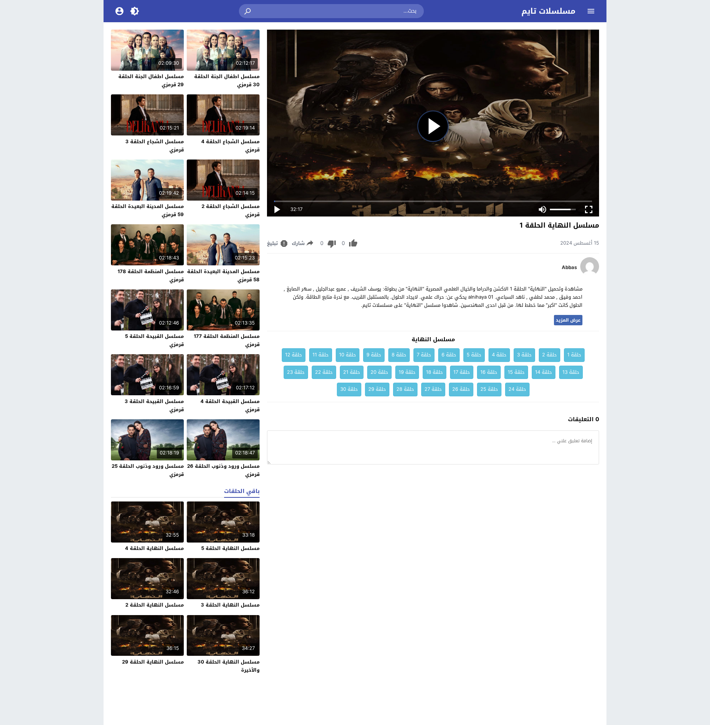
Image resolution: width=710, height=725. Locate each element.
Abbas (569, 267)
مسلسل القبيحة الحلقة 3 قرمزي (154, 405)
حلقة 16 (488, 372)
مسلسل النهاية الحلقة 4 (154, 548)
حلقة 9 (373, 354)
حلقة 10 (347, 354)
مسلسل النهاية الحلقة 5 (230, 548)
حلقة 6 (449, 354)
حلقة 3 (524, 354)
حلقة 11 (320, 354)
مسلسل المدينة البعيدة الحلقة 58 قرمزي (223, 275)
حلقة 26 (461, 389)
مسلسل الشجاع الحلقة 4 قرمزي (230, 145)
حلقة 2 (549, 354)
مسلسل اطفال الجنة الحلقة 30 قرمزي (227, 80)
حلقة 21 (351, 372)
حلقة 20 (379, 372)
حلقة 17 (461, 372)
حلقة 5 (474, 354)
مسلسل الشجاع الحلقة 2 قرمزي (231, 210)
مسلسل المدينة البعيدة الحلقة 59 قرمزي (147, 210)
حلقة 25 (489, 389)
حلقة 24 (517, 389)
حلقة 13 (570, 372)
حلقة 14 (543, 372)
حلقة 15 (516, 372)
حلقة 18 (434, 372)
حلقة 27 (433, 389)
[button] (248, 11)
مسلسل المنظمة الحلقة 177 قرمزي (227, 340)
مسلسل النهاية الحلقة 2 (154, 605)
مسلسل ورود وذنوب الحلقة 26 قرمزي (223, 470)
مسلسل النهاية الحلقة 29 (153, 662)
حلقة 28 (405, 389)
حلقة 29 (377, 389)
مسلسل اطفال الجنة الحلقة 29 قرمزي (151, 80)
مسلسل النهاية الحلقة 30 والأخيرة (228, 666)
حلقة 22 (324, 372)
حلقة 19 (407, 372)
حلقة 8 (399, 354)
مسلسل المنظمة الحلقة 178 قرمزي (151, 275)
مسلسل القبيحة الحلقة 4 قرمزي (230, 405)
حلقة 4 (499, 354)
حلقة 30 (349, 389)
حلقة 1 (574, 354)
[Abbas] (589, 274)
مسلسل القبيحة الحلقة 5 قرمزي (154, 340)
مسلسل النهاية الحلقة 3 (230, 605)
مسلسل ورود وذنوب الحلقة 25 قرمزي (148, 470)
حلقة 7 (424, 354)
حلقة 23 (296, 372)
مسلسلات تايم (548, 11)
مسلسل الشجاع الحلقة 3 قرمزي (154, 145)
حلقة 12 (293, 354)
